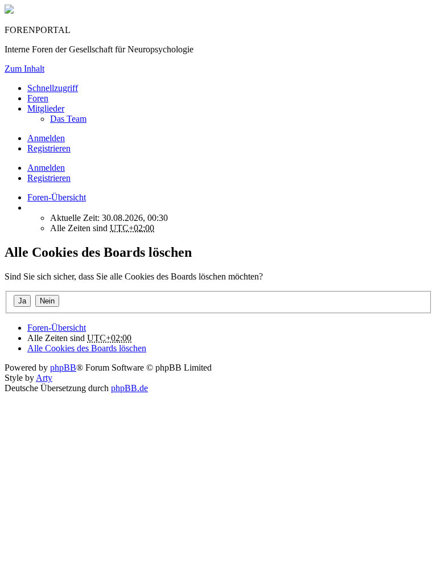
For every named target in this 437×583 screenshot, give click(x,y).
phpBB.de (129, 388)
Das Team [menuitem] (68, 119)
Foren (37, 98)
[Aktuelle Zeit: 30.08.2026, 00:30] (30, 207)
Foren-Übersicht (56, 327)
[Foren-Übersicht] (9, 10)
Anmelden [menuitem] (46, 138)
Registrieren (49, 178)
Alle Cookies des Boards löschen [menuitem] (86, 348)
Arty (44, 378)
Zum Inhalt (24, 68)
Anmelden (46, 168)
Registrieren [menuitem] (49, 148)
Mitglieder (45, 108)
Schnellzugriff (52, 88)
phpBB (63, 367)
